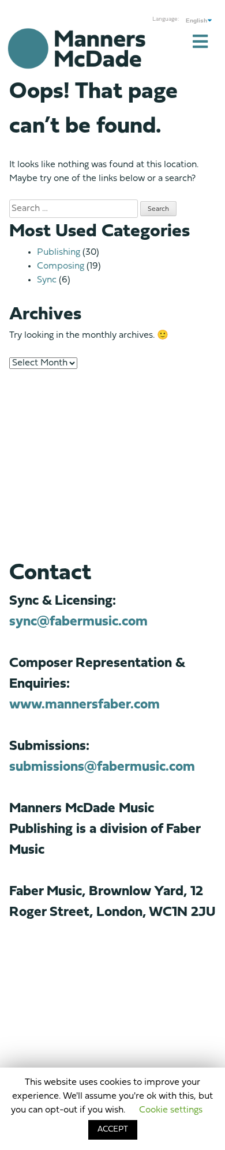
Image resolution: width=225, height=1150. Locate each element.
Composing (60, 266)
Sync (47, 280)
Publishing (58, 252)
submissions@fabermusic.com (102, 767)
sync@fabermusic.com (78, 622)
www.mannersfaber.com (84, 705)
